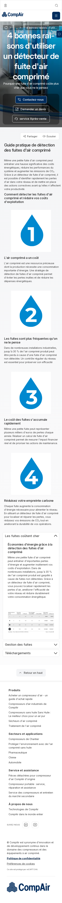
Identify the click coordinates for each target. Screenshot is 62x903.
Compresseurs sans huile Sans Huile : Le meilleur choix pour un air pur (30, 714)
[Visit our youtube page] (35, 824)
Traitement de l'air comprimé (25, 725)
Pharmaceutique (18, 752)
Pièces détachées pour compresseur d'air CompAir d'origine (30, 777)
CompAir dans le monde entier (26, 814)
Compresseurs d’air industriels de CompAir (27, 705)
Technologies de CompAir (23, 809)
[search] (56, 5)
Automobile (15, 762)
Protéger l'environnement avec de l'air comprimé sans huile (31, 746)
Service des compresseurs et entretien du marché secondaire (31, 794)
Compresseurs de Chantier (24, 739)
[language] (5, 5)
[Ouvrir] (56, 16)
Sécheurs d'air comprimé (23, 721)
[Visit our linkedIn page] (26, 824)
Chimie (12, 757)
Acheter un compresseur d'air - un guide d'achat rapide (28, 697)
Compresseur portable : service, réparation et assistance (27, 786)
